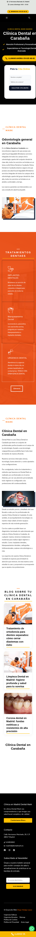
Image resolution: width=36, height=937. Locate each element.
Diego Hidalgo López (24, 910)
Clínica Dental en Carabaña (15, 148)
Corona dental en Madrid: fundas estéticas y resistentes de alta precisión (17, 725)
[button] (29, 18)
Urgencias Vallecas (10, 915)
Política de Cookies (10, 920)
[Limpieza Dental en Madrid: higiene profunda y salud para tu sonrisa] (18, 662)
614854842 (10, 842)
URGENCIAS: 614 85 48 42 (19, 11)
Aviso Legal (25, 922)
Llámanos (16, 388)
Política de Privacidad (11, 922)
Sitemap (22, 917)
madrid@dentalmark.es (14, 846)
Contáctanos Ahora (18, 820)
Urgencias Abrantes (11, 917)
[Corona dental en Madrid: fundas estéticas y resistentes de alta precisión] (18, 703)
